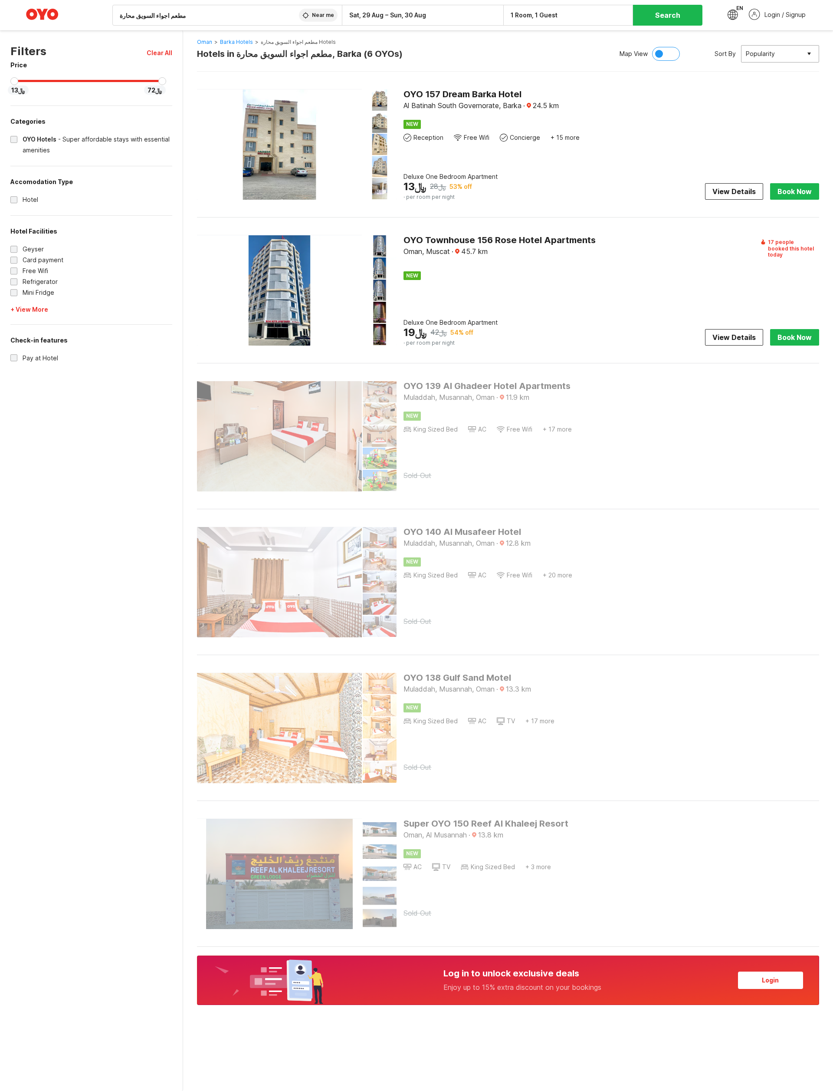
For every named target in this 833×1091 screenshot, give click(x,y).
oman (204, 42)
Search (667, 15)
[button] (159, 53)
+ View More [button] (29, 309)
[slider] (14, 81)
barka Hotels (236, 42)
